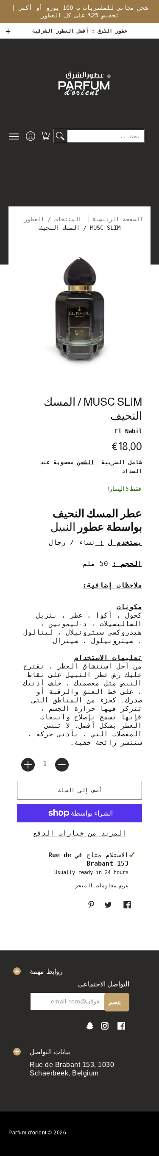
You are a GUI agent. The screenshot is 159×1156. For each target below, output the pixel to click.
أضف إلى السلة (80, 790)
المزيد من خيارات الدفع (79, 833)
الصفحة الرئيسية (117, 219)
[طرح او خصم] (62, 765)
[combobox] (106, 136)
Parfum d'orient (27, 1133)
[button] (45, 136)
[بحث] (60, 136)
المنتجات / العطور (54, 219)
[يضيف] (28, 765)
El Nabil (128, 431)
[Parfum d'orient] (84, 83)
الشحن (85, 462)
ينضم (115, 1002)
